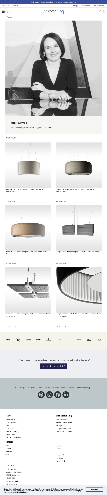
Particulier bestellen (13, 437)
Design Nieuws (10, 422)
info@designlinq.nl (12, 481)
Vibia (7, 446)
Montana (8, 452)
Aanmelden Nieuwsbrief (53, 366)
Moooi (58, 446)
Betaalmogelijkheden (64, 422)
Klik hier (34, 2)
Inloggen (76, 6)
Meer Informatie (22, 492)
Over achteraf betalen (64, 431)
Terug (9, 17)
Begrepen (94, 489)
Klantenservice (98, 6)
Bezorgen (59, 425)
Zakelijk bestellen (12, 431)
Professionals (86, 6)
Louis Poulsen (61, 452)
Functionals (60, 458)
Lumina (58, 449)
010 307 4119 (13, 6)
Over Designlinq (62, 419)
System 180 (60, 455)
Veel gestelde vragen (63, 428)
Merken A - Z (60, 461)
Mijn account (10, 434)
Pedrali (8, 449)
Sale (7, 425)
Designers (9, 428)
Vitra (7, 455)
